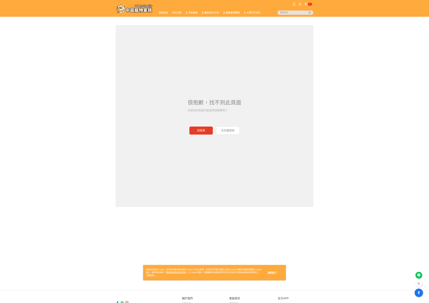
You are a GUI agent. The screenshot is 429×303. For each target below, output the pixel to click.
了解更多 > (151, 275)
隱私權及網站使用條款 (176, 272)
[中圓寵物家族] (134, 8)
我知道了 (272, 272)
